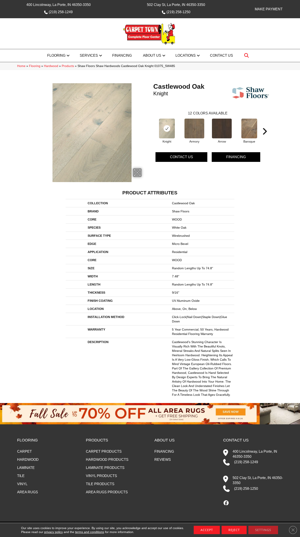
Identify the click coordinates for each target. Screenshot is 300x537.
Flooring (56, 55)
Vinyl (22, 484)
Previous (151, 125)
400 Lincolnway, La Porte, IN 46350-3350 (58, 5)
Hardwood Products (107, 459)
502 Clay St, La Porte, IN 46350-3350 (176, 5)
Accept (207, 530)
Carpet (24, 451)
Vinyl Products (101, 476)
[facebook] (226, 503)
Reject (234, 530)
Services (89, 55)
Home (21, 66)
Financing (122, 55)
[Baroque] (249, 128)
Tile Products (100, 484)
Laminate (26, 468)
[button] (68, 55)
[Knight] (167, 128)
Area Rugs (27, 492)
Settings (263, 530)
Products (68, 66)
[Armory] (194, 128)
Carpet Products (104, 451)
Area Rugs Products (107, 492)
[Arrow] (222, 128)
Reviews (162, 459)
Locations (185, 55)
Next (264, 125)
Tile (21, 476)
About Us (152, 55)
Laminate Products (105, 468)
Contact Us (221, 55)
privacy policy (53, 532)
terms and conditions (89, 532)
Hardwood (51, 66)
